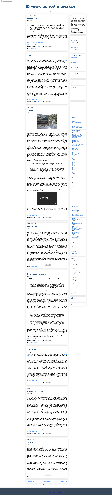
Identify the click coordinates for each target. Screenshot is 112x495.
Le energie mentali (32, 110)
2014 (73, 261)
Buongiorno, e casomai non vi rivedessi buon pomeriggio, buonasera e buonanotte (78, 163)
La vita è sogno (75, 244)
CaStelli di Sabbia (75, 140)
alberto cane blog (75, 157)
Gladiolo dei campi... (75, 158)
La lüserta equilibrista (76, 226)
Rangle (73, 218)
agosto (74, 280)
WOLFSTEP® (74, 253)
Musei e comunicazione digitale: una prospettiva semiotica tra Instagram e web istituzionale (77, 136)
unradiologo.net (75, 161)
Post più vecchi (63, 481)
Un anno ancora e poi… (76, 141)
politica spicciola (34, 102)
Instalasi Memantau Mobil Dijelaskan (77, 215)
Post (73, 81)
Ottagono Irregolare (75, 232)
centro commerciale (74, 57)
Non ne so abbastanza (76, 210)
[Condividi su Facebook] (49, 46)
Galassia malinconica (76, 130)
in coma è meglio (75, 113)
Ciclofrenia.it (74, 171)
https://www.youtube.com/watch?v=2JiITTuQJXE (36, 42)
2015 (73, 260)
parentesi (32, 219)
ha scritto (55, 278)
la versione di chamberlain (76, 202)
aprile (74, 284)
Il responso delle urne (75, 233)
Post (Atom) (49, 484)
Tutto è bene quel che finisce (76, 245)
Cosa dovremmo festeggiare (35, 391)
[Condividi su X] (48, 46)
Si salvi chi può (31, 350)
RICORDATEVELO (75, 237)
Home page (47, 481)
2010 (73, 293)
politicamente (73, 49)
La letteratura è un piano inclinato (77, 219)
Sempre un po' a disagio (50, 6)
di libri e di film (73, 40)
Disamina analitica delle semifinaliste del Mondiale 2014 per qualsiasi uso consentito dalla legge (77, 228)
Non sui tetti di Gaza (75, 149)
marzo (74, 286)
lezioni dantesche (73, 42)
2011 (73, 292)
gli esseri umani (34, 383)
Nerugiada (74, 175)
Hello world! (74, 172)
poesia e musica (73, 47)
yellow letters (74, 251)
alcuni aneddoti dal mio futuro (77, 144)
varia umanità (73, 50)
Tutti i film (30, 442)
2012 (73, 290)
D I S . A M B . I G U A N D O (77, 134)
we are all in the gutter (76, 240)
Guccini (73, 118)
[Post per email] (43, 46)
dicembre (74, 264)
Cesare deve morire (34, 231)
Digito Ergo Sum (75, 152)
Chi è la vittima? (74, 176)
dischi (72, 60)
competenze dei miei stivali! (76, 241)
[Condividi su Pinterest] (50, 46)
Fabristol (73, 167)
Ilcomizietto (74, 117)
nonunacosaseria (75, 206)
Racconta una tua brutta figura (77, 127)
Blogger (63, 492)
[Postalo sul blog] (46, 46)
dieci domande (64, 60)
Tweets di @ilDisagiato (74, 75)
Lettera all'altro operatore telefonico (77, 211)
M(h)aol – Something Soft (76, 145)
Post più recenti (30, 481)
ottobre (74, 265)
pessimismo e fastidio (74, 45)
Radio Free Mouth (75, 214)
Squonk (73, 109)
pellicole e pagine (34, 48)
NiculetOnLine (74, 222)
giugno (74, 283)
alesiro (73, 121)
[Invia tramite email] (45, 46)
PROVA (73, 114)
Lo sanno (29, 56)
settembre (74, 279)
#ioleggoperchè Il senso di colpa (77, 223)
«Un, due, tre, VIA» (75, 126)
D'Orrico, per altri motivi (34, 18)
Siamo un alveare (75, 168)
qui (84, 30)
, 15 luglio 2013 (47, 150)
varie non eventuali (75, 236)
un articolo (51, 159)
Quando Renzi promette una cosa (77, 207)
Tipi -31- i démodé (75, 131)
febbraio (74, 287)
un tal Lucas (74, 148)
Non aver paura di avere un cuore (36, 274)
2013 (73, 263)
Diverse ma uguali (32, 226)
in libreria (32, 435)
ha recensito (42, 24)
